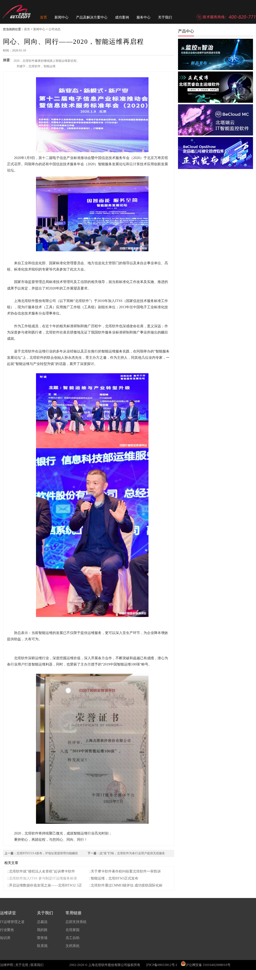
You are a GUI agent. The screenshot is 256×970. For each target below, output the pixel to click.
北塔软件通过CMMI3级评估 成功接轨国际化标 (126, 885)
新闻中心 (61, 17)
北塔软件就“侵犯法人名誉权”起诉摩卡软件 (42, 871)
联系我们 (37, 965)
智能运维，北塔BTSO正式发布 (114, 878)
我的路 (42, 930)
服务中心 (143, 17)
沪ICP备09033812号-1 (162, 965)
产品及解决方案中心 (92, 17)
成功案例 (122, 17)
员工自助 (73, 938)
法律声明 (6, 965)
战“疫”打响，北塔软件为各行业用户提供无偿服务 (132, 853)
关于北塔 (21, 965)
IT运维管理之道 (12, 922)
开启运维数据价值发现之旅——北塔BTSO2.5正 (45, 885)
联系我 (42, 946)
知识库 (5, 938)
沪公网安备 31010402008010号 (208, 965)
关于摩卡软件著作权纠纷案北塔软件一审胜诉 (126, 871)
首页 (43, 17)
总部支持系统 (76, 922)
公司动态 (54, 29)
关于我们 (165, 17)
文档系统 (73, 946)
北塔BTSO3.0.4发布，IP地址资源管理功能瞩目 (47, 853)
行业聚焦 (7, 930)
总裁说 (42, 922)
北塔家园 (73, 930)
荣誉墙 (42, 938)
